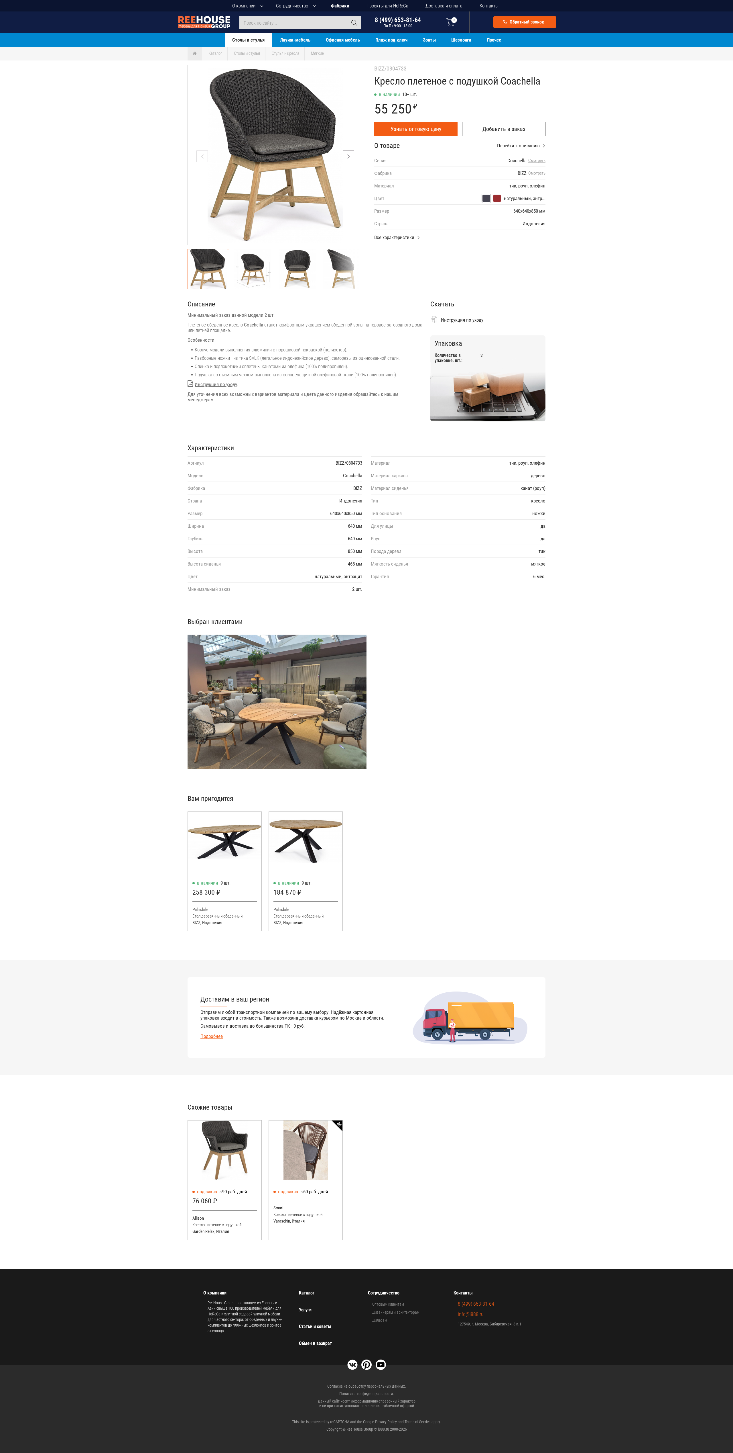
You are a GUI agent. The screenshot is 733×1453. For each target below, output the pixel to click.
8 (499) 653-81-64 (398, 22)
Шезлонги (461, 40)
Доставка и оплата (443, 6)
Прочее (494, 40)
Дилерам (379, 1320)
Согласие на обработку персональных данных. (366, 1386)
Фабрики (340, 6)
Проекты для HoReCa (387, 6)
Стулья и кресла (285, 53)
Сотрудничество (292, 6)
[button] (348, 156)
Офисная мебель (343, 40)
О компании (243, 6)
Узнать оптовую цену (416, 129)
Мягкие (317, 53)
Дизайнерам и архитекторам (395, 1312)
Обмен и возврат (315, 1343)
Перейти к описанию (518, 145)
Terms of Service (418, 1421)
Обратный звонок (526, 22)
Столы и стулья (248, 40)
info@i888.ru (471, 1314)
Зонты (429, 40)
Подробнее (211, 1036)
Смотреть (536, 160)
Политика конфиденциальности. (366, 1393)
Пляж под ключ (391, 40)
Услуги (305, 1310)
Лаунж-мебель (295, 40)
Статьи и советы (315, 1326)
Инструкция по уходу (216, 384)
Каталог (215, 53)
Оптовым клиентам (388, 1304)
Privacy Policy (386, 1421)
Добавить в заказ (503, 129)
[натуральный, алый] (497, 198)
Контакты (489, 6)
